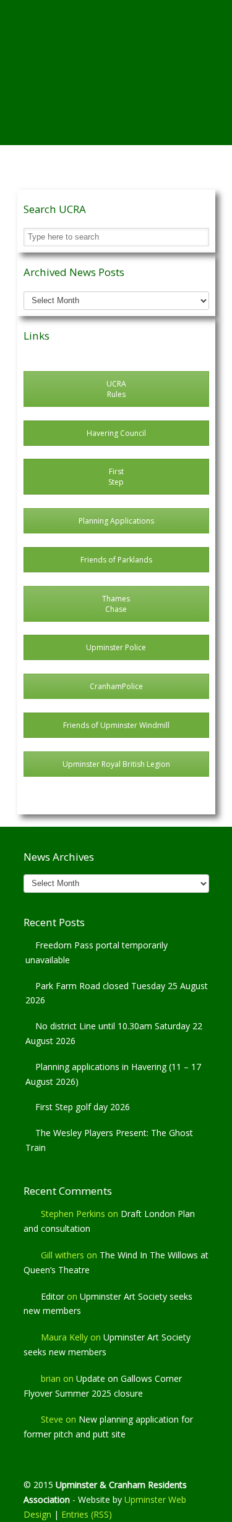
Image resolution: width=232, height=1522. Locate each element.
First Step (116, 476)
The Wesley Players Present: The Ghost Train (109, 1140)
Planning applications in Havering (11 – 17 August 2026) (113, 1074)
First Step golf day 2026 (82, 1107)
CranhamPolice (116, 686)
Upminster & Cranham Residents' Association (116, 50)
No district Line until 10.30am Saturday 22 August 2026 (113, 1033)
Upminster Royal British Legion (116, 764)
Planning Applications (116, 521)
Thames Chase (116, 603)
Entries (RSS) (86, 1514)
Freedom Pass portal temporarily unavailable (96, 952)
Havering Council (116, 433)
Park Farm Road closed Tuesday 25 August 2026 (116, 993)
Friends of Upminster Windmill (116, 725)
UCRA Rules (116, 388)
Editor (52, 1296)
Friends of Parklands (116, 559)
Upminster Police (116, 647)
